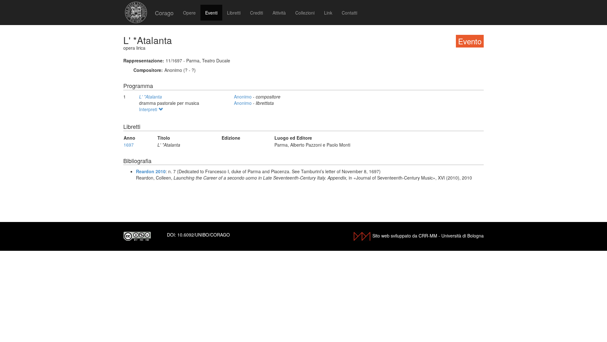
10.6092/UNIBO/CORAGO (203, 234)
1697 (129, 145)
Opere (189, 13)
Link (328, 13)
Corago (164, 13)
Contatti (349, 13)
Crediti (256, 13)
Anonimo (243, 96)
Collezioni (305, 13)
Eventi (211, 13)
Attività (279, 13)
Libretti (234, 13)
